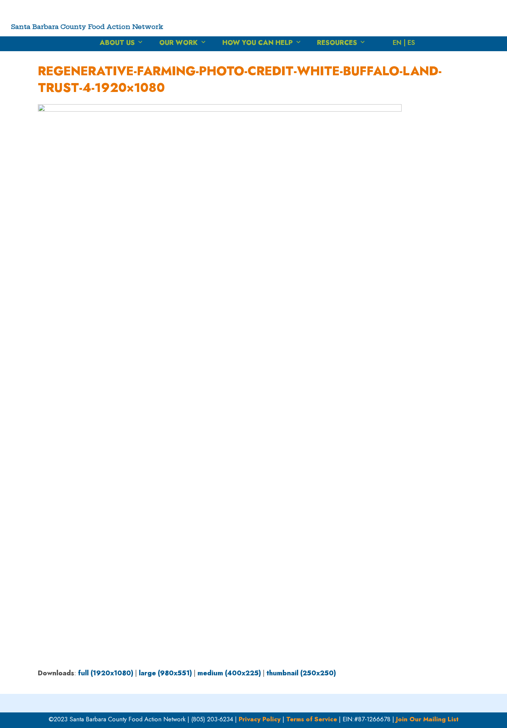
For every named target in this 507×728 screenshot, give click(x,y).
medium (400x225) (229, 673)
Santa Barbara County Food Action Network (87, 26)
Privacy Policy (260, 719)
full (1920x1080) (105, 673)
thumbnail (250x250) (301, 673)
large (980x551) (165, 673)
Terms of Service (311, 719)
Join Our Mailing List (427, 719)
